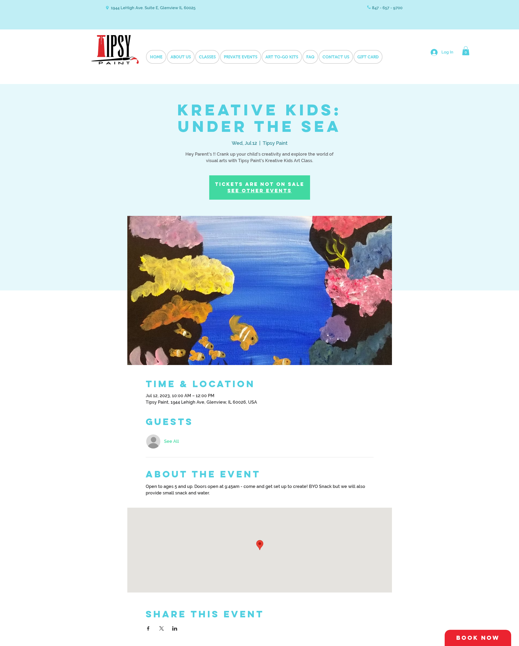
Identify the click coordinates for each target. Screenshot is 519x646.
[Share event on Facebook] (148, 628)
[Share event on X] (161, 628)
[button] (466, 50)
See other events (259, 191)
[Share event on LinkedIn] (174, 628)
